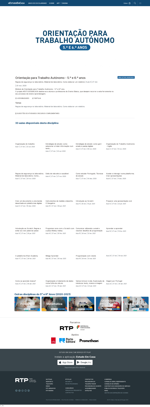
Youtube (25, 391)
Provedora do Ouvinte (93, 386)
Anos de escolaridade (37, 3)
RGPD (106, 390)
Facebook (16, 391)
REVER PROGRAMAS (71, 384)
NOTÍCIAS (49, 379)
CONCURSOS (69, 388)
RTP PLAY (68, 379)
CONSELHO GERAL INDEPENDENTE (115, 381)
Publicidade (92, 399)
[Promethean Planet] (89, 340)
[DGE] (83, 327)
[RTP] (66, 328)
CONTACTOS (89, 379)
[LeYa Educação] (53, 340)
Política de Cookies (68, 399)
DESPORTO (49, 381)
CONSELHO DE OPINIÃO (111, 384)
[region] (75, 40)
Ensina (65, 3)
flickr (29, 391)
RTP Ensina (49, 390)
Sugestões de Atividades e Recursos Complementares (38, 113)
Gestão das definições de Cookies (116, 393)
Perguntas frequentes (73, 390)
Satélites (88, 390)
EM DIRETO (68, 381)
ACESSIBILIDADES (23, 98)
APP (58, 3)
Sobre (51, 3)
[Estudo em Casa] (16, 3)
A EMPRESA (108, 379)
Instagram (22, 391)
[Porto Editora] (67, 340)
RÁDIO (48, 386)
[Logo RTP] (24, 380)
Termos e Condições (81, 399)
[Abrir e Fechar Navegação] (140, 3)
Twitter (19, 391)
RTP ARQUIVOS (51, 388)
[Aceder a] (27, 306)
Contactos (69, 392)
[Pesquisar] (135, 3)
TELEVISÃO (49, 384)
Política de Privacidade (53, 399)
